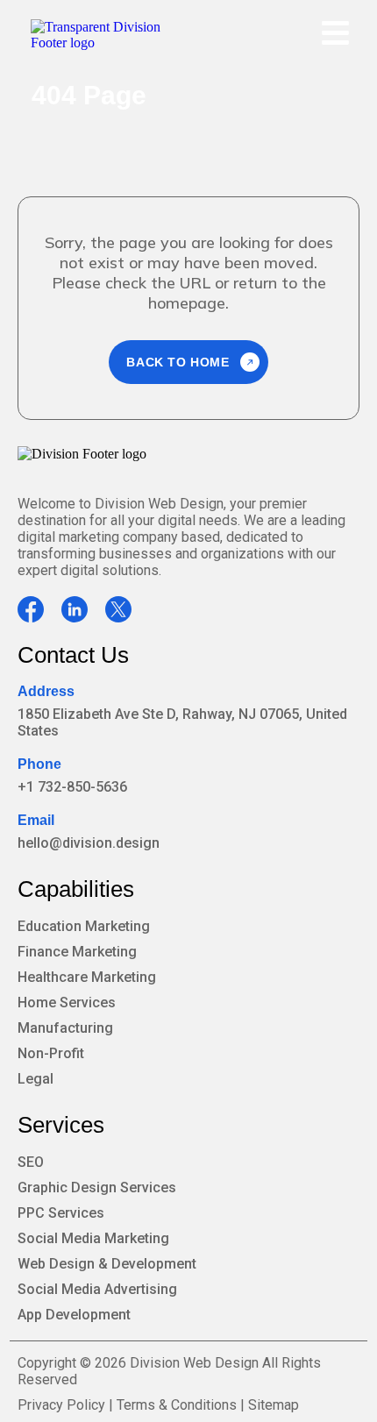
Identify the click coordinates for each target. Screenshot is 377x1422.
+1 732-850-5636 (72, 787)
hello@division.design (89, 843)
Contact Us (73, 655)
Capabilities (76, 889)
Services (61, 1125)
